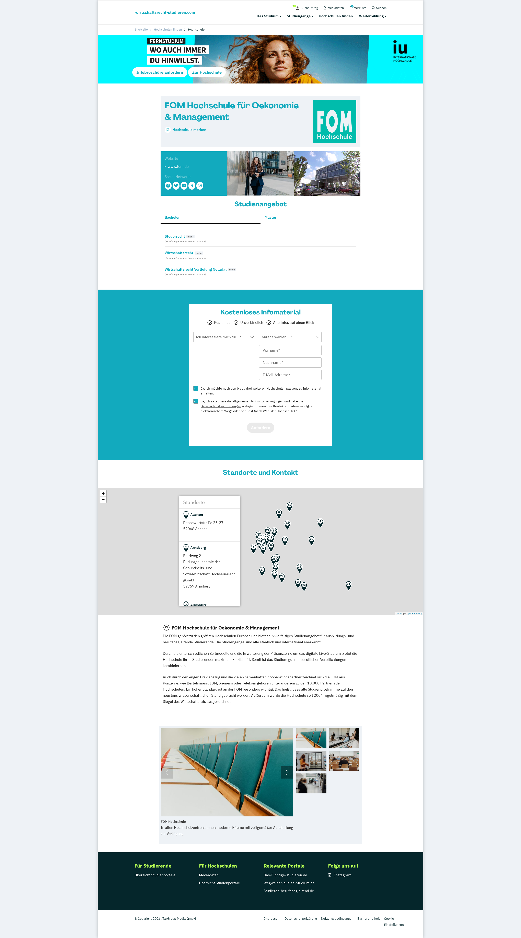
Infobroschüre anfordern (159, 72)
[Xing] (191, 186)
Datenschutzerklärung (301, 918)
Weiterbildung (371, 16)
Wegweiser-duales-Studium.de (289, 883)
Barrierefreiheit (368, 918)
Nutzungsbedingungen (267, 401)
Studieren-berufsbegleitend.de (289, 891)
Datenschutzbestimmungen (221, 406)
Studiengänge (299, 16)
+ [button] (103, 493)
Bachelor (172, 217)
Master (270, 217)
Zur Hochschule (207, 72)
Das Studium (268, 16)
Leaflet (399, 613)
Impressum (272, 918)
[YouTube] (184, 186)
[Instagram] (199, 186)
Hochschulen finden (336, 16)
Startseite (141, 29)
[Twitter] (176, 186)
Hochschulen (275, 388)
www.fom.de (178, 166)
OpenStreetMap (414, 613)
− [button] (103, 499)
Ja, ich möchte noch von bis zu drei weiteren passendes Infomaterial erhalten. (261, 390)
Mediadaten (209, 875)
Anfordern (260, 427)
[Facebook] (168, 186)
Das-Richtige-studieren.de (285, 875)
